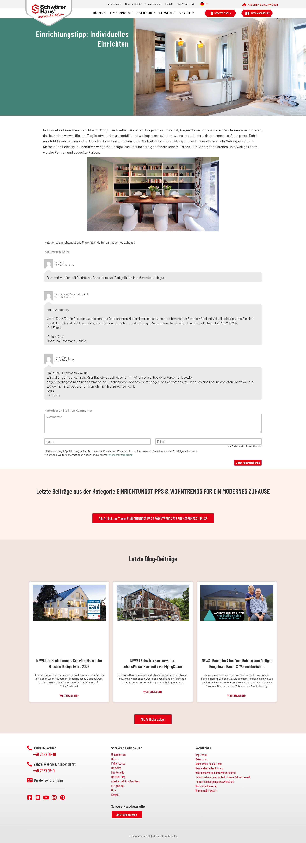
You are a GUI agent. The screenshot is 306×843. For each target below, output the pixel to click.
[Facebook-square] (30, 797)
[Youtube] (46, 797)
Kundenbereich (153, 4)
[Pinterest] (62, 797)
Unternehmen (114, 4)
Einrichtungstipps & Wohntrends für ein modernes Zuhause (97, 242)
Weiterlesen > (69, 695)
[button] (193, 4)
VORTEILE (185, 13)
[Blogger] (38, 797)
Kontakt (169, 4)
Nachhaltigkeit (133, 4)
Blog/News (183, 4)
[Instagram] (54, 797)
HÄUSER (98, 13)
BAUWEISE (166, 13)
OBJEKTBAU (144, 13)
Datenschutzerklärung (120, 454)
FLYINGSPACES (120, 13)
